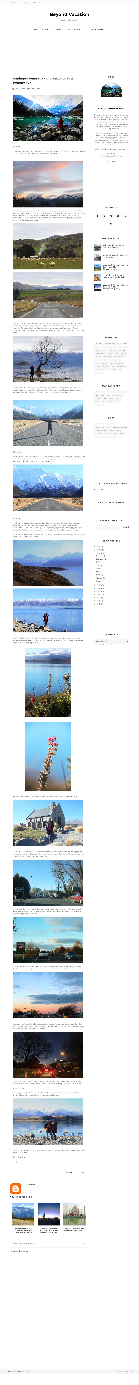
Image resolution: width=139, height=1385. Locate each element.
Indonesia (36, 2)
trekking (98, 433)
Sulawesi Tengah (101, 347)
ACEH (97, 360)
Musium (103, 437)
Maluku (123, 353)
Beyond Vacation (69, 14)
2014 (98, 594)
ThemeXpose (128, 1371)
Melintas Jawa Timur (102, 366)
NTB (113, 366)
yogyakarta (99, 373)
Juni (97, 565)
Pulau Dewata (122, 344)
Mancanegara (74, 29)
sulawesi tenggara (116, 363)
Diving (111, 430)
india (105, 398)
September (100, 559)
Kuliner (115, 424)
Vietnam (117, 401)
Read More (111, 162)
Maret (98, 575)
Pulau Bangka (121, 366)
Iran (111, 398)
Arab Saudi (99, 405)
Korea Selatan (121, 392)
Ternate (117, 360)
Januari (99, 581)
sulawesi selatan (101, 363)
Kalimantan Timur (112, 353)
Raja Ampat (123, 347)
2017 (98, 585)
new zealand (99, 395)
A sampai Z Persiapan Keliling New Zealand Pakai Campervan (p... (23, 1230)
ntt (120, 369)
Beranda (12, 2)
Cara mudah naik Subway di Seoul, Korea (115, 256)
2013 (98, 598)
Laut (108, 427)
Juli (97, 562)
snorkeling (99, 424)
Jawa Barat (113, 347)
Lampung (122, 350)
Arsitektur (107, 433)
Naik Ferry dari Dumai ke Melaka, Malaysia (113, 246)
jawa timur (112, 369)
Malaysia (98, 398)
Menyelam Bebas (101, 430)
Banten (97, 356)
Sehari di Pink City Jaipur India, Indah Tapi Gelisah (114, 276)
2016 (98, 588)
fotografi (115, 427)
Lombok (98, 350)
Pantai (108, 424)
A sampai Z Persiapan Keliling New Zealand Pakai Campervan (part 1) (115, 287)
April (97, 572)
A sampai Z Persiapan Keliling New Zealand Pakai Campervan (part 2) (115, 267)
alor (97, 369)
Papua (105, 350)
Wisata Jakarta (108, 356)
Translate (110, 645)
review (118, 430)
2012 (98, 601)
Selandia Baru (117, 395)
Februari (99, 578)
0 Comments (34, 89)
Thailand (118, 398)
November (100, 556)
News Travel (24, 2)
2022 (98, 547)
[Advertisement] (69, 51)
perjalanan (112, 437)
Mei (97, 568)
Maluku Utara (120, 356)
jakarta (103, 369)
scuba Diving (99, 427)
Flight (116, 433)
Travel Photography (94, 29)
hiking (122, 433)
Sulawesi (113, 350)
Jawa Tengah (99, 353)
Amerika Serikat (107, 401)
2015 (98, 591)
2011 (98, 604)
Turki (108, 395)
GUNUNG (124, 427)
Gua (96, 437)
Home (35, 29)
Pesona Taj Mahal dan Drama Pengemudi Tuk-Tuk (75, 1229)
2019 (98, 550)
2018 (98, 553)
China (97, 401)
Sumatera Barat (106, 360)
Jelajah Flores (110, 344)
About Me (45, 29)
